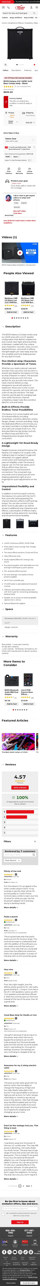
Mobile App (34, 1245)
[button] (20, 326)
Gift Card (4, 1245)
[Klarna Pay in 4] (16, 156)
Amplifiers (29, 23)
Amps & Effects (16, 18)
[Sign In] (31, 7)
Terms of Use (32, 1277)
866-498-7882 (11, 1231)
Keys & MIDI (28, 18)
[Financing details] (34, 147)
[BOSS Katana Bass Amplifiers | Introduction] (20, 253)
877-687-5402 (29, 1231)
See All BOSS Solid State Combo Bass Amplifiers (20, 222)
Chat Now (17, 213)
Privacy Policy (25, 1270)
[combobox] (13, 861)
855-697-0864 (19, 211)
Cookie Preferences (10, 1279)
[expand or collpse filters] (35, 841)
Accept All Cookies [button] (29, 1283)
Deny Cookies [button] (11, 1283)
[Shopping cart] (36, 7)
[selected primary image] (20, 43)
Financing (25, 1245)
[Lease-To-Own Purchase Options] (30, 160)
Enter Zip (29, 122)
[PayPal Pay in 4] (8, 156)
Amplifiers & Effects (16, 23)
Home (4, 23)
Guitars (5, 18)
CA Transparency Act (7, 1263)
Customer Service (15, 1245)
